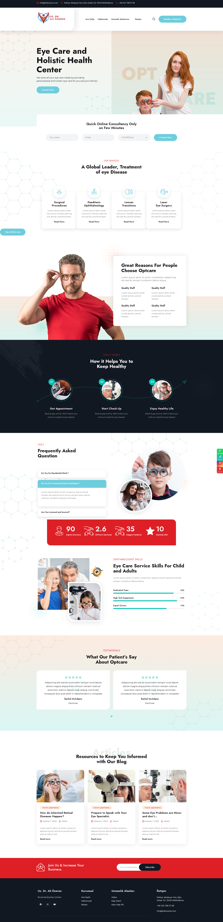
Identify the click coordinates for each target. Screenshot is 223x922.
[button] (111, 716)
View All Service (12, 232)
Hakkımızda (103, 19)
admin (64, 821)
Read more (45, 839)
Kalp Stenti (116, 901)
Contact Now (48, 89)
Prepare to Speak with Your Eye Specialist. (109, 814)
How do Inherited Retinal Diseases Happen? (56, 814)
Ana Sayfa (89, 19)
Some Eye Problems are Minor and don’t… (161, 814)
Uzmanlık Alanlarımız (120, 19)
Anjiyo (114, 897)
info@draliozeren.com (49, 3)
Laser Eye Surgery (164, 204)
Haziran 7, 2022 (50, 821)
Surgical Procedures (59, 204)
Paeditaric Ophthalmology (94, 204)
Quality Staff (128, 288)
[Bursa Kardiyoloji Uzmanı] (51, 18)
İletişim (138, 19)
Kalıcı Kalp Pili (118, 904)
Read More (59, 221)
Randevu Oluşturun (172, 19)
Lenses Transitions (129, 204)
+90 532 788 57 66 (127, 3)
